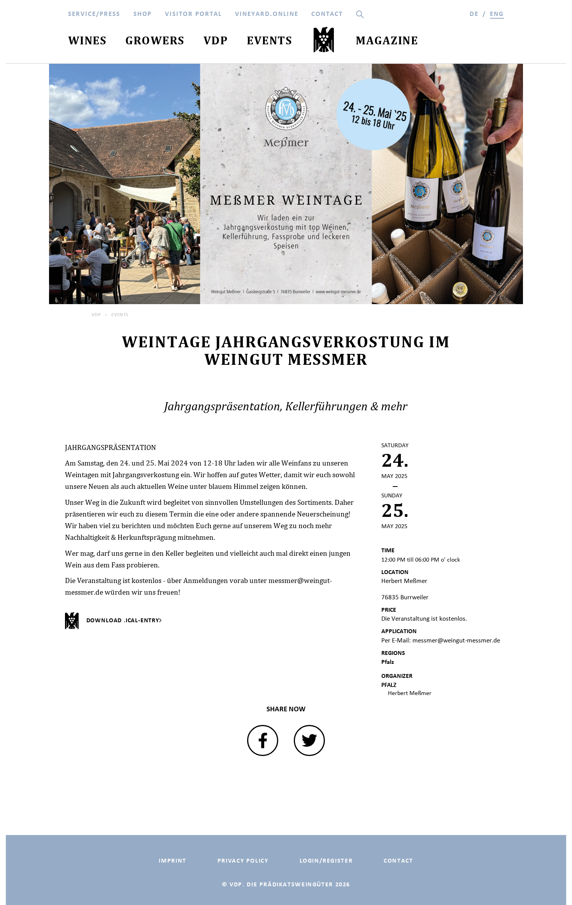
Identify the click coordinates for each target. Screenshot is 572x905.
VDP (96, 314)
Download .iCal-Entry (122, 620)
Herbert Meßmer (410, 693)
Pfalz (387, 661)
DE (474, 14)
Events (119, 314)
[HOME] (324, 41)
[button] (262, 740)
